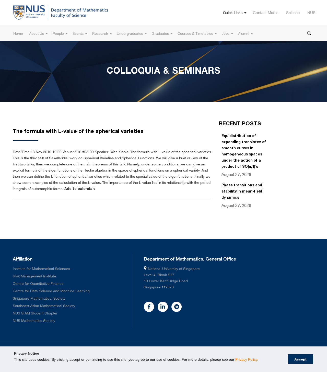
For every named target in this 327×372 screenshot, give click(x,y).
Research (100, 33)
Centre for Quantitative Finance (38, 283)
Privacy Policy (246, 359)
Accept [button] (300, 359)
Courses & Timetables (195, 33)
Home (18, 33)
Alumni (243, 33)
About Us (36, 33)
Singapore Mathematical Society (39, 298)
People (58, 33)
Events (78, 33)
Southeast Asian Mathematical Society (44, 306)
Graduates (160, 33)
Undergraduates (130, 33)
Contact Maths (265, 12)
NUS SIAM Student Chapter (35, 313)
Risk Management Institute (34, 276)
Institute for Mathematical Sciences (41, 269)
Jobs (225, 33)
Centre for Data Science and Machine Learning (51, 291)
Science (293, 12)
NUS (311, 12)
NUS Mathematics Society (34, 321)
